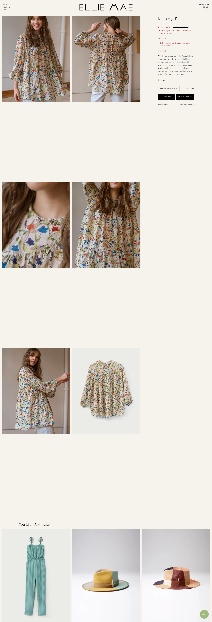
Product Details (163, 104)
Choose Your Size (167, 89)
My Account (204, 5)
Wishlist (188, 97)
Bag (207, 10)
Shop (5, 5)
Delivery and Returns (187, 104)
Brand (5, 10)
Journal (6, 7)
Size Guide (190, 88)
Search (206, 7)
